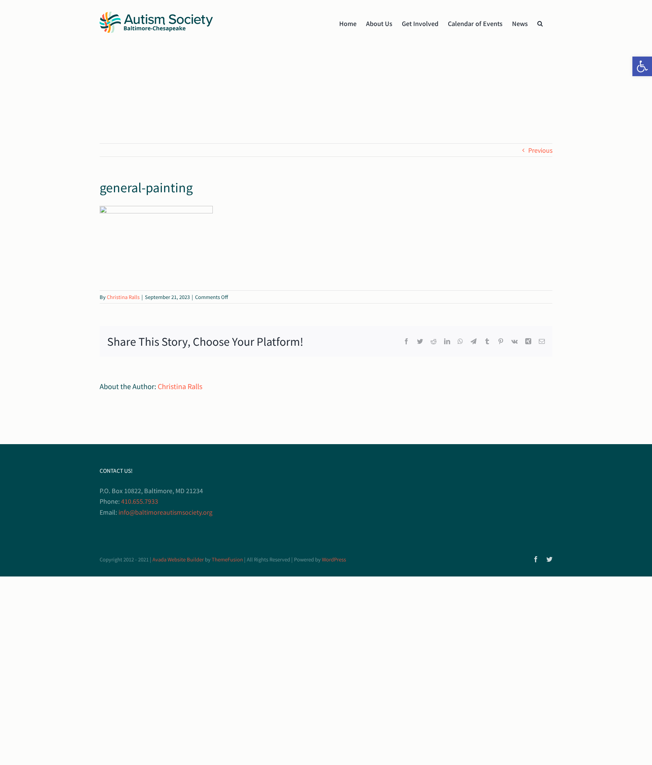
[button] (642, 66)
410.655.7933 (139, 501)
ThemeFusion (227, 559)
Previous (540, 150)
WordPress (334, 559)
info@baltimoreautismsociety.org (165, 512)
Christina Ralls (123, 296)
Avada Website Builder (178, 559)
